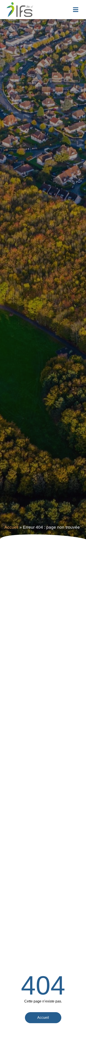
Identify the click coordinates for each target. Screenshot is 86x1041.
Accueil (11, 527)
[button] (75, 9)
